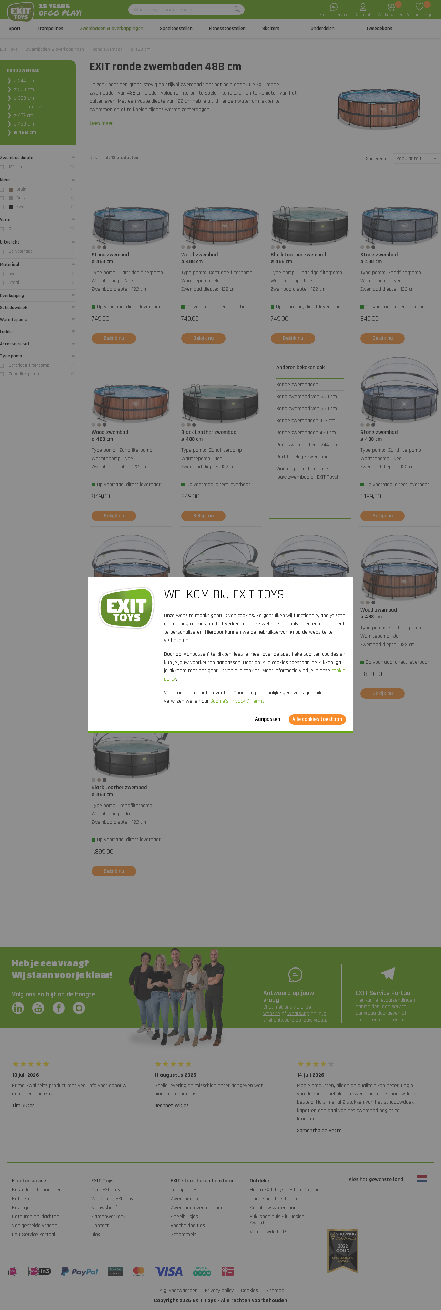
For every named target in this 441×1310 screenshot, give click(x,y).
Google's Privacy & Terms (237, 701)
